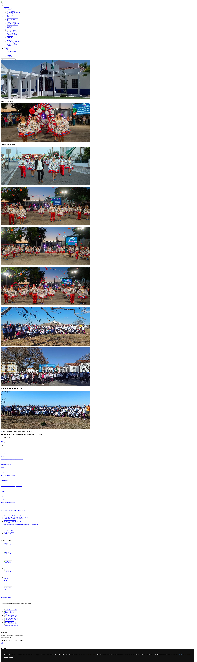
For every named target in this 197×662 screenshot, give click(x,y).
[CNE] (3, 510)
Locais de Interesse (11, 30)
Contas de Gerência (11, 14)
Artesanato (9, 37)
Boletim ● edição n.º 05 (6, 464)
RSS (2, 643)
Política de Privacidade (184, 654)
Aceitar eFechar (8, 657)
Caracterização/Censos (12, 25)
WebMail (9, 55)
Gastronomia (10, 36)
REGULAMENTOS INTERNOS (8, 475)
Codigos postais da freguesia (7, 496)
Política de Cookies (90, 654)
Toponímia (9, 26)
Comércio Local (11, 33)
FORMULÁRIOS (4, 480)
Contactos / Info (7, 48)
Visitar (5, 29)
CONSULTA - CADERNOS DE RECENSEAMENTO (12, 459)
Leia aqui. (3, 453)
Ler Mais (2, 456)
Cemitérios (9, 45)
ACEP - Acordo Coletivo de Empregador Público (11, 486)
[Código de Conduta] (19, 510)
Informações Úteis (11, 51)
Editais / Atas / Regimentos (13, 12)
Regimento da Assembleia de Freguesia (13, 518)
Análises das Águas (11, 43)
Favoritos (9, 53)
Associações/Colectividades (13, 23)
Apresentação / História (12, 18)
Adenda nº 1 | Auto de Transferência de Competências (17, 522)
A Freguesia (7, 16)
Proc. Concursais (11, 11)
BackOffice (9, 56)
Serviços (6, 38)
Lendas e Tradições (11, 22)
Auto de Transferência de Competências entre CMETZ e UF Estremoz (21, 524)
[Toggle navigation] (2, 3)
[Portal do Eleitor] (9, 510)
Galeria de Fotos (11, 19)
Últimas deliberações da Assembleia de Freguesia (16, 517)
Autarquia (6, 7)
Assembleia (9, 9)
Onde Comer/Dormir (12, 31)
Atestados (9, 40)
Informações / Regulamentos (14, 41)
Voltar (2, 441)
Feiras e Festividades (12, 34)
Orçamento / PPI (11, 15)
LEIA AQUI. (3, 469)
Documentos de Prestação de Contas (12, 521)
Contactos (9, 49)
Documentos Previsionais (10, 520)
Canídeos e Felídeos (12, 44)
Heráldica (9, 20)
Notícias (9, 27)
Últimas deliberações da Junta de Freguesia (14, 515)
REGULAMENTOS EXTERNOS (8, 502)
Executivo (9, 8)
